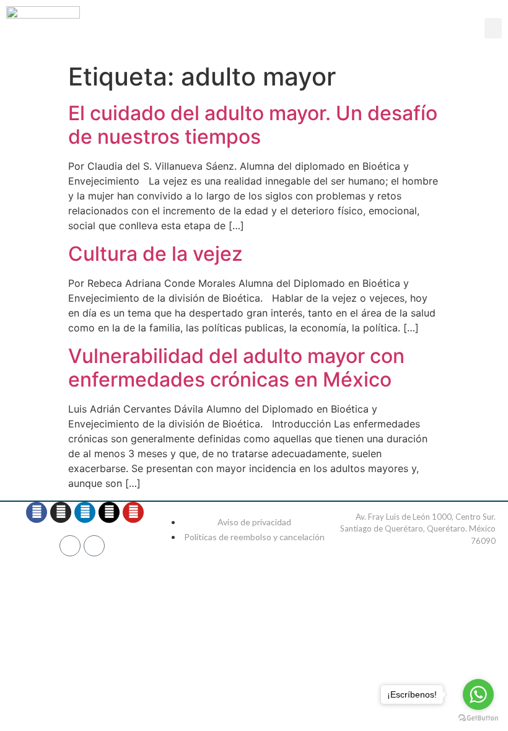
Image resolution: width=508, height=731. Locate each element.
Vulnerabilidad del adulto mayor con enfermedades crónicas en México (236, 368)
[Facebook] (36, 512)
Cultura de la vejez (155, 254)
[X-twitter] (109, 512)
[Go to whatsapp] (478, 694)
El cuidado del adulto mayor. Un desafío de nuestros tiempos (252, 125)
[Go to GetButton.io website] (478, 718)
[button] (493, 28)
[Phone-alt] (70, 545)
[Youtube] (133, 512)
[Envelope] (94, 545)
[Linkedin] (84, 512)
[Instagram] (60, 512)
